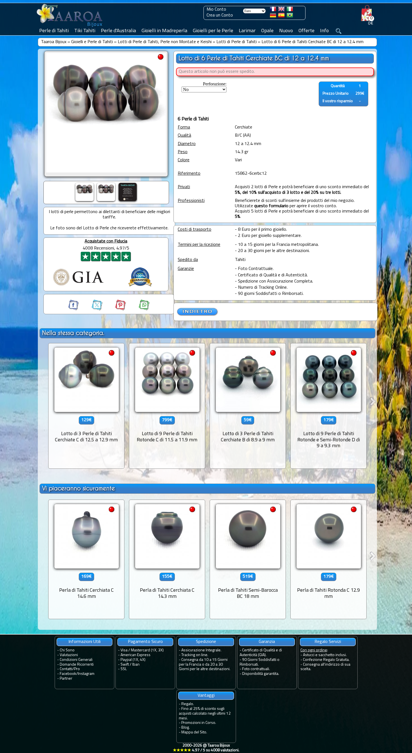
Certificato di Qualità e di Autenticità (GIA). (261, 652)
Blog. (185, 728)
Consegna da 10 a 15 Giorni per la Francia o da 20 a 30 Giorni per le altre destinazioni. (204, 665)
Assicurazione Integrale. (201, 650)
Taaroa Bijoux (53, 42)
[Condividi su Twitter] (92, 309)
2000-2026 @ (206, 747)
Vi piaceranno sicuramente (78, 488)
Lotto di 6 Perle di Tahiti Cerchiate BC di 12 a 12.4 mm (312, 42)
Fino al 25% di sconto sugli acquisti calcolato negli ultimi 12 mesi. (205, 714)
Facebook (68, 674)
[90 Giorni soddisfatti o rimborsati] (140, 287)
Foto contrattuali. (256, 669)
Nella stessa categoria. (73, 333)
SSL (124, 669)
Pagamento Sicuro (145, 642)
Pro (77, 669)
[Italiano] (290, 10)
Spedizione (206, 642)
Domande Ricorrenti (77, 665)
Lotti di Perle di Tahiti (236, 42)
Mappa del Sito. (194, 732)
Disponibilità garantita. (260, 674)
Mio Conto (216, 9)
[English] (281, 10)
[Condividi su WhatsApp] (138, 309)
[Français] (273, 10)
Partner (66, 679)
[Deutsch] (273, 16)
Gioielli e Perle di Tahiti (92, 42)
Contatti (66, 669)
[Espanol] (281, 16)
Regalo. (187, 704)
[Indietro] (198, 315)
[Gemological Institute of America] (78, 286)
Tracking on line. (194, 655)
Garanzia (267, 642)
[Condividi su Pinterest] (115, 309)
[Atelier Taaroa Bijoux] (70, 27)
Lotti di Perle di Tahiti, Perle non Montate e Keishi (165, 42)
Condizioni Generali (76, 660)
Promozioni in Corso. (198, 723)
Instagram (86, 674)
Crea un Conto (220, 15)
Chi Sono (67, 650)
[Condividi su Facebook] (74, 309)
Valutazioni (69, 655)
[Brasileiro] (290, 16)
